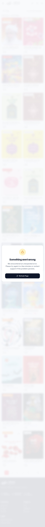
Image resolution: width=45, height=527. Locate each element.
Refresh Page (23, 276)
